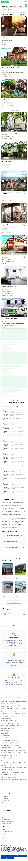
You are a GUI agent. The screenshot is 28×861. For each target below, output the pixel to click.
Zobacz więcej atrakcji (14, 581)
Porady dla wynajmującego (8, 821)
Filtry (4, 30)
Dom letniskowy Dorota (9, 757)
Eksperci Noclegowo (6, 823)
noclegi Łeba (13, 394)
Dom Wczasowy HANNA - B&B (9, 711)
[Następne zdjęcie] (25, 67)
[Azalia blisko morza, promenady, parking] (14, 167)
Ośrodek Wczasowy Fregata (9, 699)
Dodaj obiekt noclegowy (7, 812)
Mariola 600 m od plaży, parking (10, 703)
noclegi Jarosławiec (14, 407)
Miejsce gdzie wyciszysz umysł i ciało (12, 760)
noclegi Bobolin (13, 437)
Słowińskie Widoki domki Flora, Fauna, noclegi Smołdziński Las (14, 738)
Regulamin (4, 838)
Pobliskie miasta (6, 385)
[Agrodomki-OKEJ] (14, 134)
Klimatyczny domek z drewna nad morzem (12, 752)
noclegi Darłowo (13, 403)
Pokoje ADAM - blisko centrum (9, 721)
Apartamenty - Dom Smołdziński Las (13, 730)
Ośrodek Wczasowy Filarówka (9, 723)
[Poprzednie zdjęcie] (3, 67)
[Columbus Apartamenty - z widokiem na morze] (14, 259)
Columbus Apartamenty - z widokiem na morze (13, 689)
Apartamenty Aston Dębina (9, 753)
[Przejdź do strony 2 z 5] (12, 599)
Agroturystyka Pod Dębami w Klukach (12, 743)
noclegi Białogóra (14, 446)
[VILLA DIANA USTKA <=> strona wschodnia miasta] (14, 354)
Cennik (3, 817)
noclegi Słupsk (13, 420)
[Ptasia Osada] (14, 72)
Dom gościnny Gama (7, 686)
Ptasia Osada (8, 679)
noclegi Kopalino (13, 416)
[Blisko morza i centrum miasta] (14, 291)
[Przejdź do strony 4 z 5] (16, 599)
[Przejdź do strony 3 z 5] (14, 599)
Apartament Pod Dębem (9, 762)
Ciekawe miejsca (5, 800)
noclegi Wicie (13, 454)
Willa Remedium (6, 698)
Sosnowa (5, 709)
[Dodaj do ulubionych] (25, 59)
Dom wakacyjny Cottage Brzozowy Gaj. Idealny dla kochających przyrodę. (14, 747)
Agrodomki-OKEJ (8, 682)
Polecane (22, 55)
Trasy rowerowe (5, 802)
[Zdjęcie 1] (12, 106)
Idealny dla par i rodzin (8, 718)
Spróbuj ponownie (14, 374)
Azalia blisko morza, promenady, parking (12, 684)
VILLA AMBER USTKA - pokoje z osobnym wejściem (14, 696)
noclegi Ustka (13, 390)
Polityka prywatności (22, 843)
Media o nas (4, 833)
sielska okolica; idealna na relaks (11, 726)
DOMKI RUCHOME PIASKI (11, 735)
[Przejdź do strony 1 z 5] (10, 599)
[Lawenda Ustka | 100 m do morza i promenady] (14, 322)
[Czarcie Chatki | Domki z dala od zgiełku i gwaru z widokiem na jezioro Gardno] (14, 103)
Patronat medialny (6, 835)
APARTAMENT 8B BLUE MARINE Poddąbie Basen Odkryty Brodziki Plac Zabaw (14, 758)
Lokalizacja (15, 385)
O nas (3, 829)
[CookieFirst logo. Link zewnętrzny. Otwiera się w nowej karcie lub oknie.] (1, 844)
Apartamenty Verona (7, 716)
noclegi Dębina (13, 433)
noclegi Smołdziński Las (14, 459)
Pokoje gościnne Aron (7, 708)
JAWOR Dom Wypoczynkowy (9, 706)
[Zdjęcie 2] (13, 106)
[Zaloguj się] (25, 2)
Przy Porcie (5, 714)
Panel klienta (5, 815)
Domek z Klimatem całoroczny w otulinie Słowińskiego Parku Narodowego (14, 733)
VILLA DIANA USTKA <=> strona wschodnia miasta (14, 694)
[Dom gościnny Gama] (14, 196)
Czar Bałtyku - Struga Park (10, 750)
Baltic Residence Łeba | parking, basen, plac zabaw (14, 701)
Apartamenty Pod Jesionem (10, 725)
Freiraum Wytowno (8, 745)
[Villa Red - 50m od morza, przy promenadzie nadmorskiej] (14, 227)
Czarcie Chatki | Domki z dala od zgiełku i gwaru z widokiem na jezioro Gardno (14, 681)
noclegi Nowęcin (14, 463)
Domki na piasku (9, 740)
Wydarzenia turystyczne (7, 804)
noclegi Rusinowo (14, 411)
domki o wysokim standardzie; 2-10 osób (11, 704)
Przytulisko (6, 736)
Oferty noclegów (5, 796)
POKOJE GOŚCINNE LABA (8, 713)
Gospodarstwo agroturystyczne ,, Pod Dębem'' (14, 731)
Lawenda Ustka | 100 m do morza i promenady (13, 692)
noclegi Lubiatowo (14, 428)
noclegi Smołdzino (14, 471)
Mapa (11, 30)
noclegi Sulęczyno (14, 467)
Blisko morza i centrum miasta (9, 691)
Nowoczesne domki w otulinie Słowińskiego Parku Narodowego (14, 728)
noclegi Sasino (13, 424)
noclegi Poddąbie (14, 450)
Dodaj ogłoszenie (5, 798)
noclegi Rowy (13, 398)
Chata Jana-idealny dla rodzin (9, 720)
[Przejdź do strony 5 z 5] (18, 599)
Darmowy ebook (5, 819)
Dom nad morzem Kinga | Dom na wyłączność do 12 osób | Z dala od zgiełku (14, 741)
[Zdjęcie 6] (16, 106)
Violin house (6, 748)
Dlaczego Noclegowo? (7, 831)
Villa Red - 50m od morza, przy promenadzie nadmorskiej (14, 687)
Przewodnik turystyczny (7, 807)
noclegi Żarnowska (14, 441)
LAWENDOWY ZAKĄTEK (8, 755)
